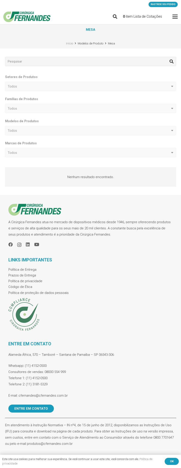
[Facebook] (10, 244)
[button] (115, 16)
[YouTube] (36, 244)
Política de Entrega (22, 270)
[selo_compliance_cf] (90, 314)
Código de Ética (20, 287)
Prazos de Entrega (22, 275)
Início (69, 43)
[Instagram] (19, 244)
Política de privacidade (25, 281)
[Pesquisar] (171, 61)
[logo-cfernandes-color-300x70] (27, 16)
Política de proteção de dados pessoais (38, 293)
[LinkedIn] (28, 244)
